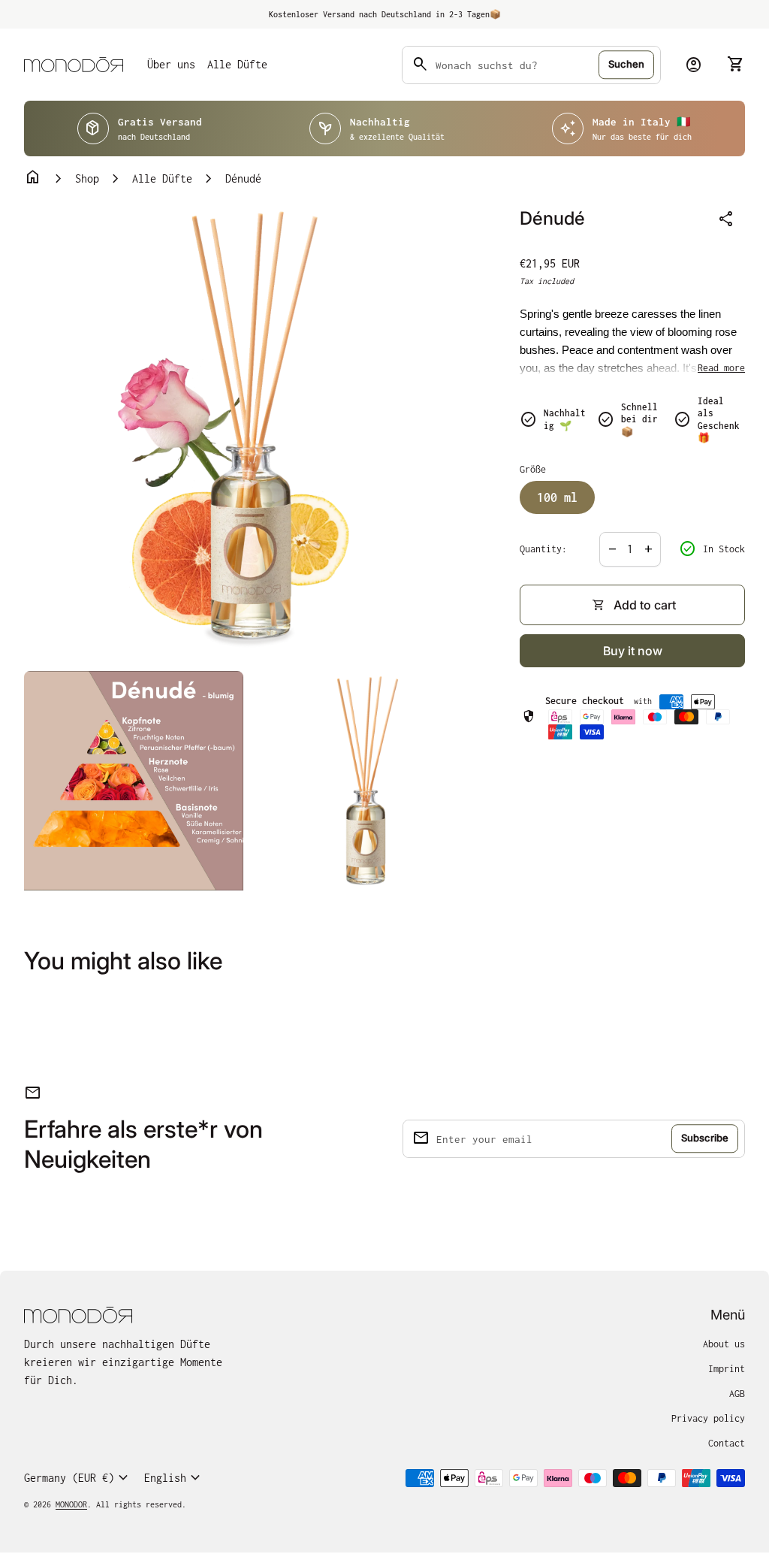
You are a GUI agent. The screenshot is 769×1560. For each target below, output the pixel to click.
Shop (87, 178)
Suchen (626, 64)
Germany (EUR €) (78, 1478)
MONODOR (71, 1504)
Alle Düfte (237, 64)
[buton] (78, 1478)
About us (724, 1344)
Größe (533, 469)
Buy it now (632, 650)
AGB (737, 1393)
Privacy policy (708, 1418)
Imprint (726, 1368)
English (174, 1478)
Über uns (171, 64)
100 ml (557, 497)
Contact (726, 1443)
